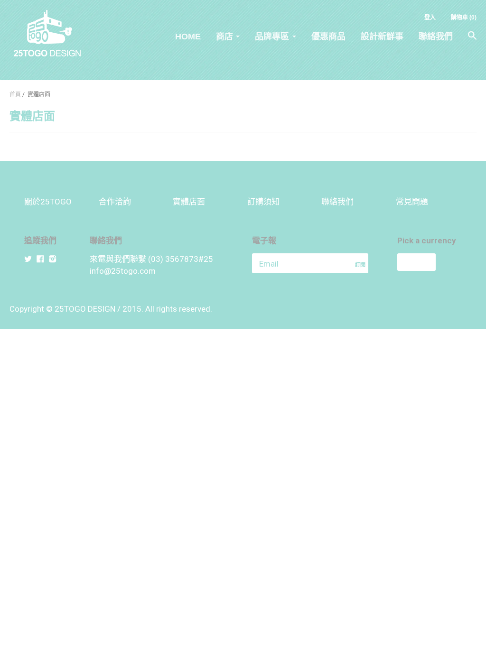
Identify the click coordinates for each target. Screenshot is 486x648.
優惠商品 (328, 36)
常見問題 (412, 201)
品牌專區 (272, 36)
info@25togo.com (123, 271)
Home (188, 36)
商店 (224, 36)
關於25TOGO (48, 201)
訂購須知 (263, 201)
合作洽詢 (115, 201)
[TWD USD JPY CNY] (429, 262)
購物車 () (464, 17)
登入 (430, 17)
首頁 (15, 94)
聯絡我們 (436, 36)
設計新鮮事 (382, 36)
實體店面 (189, 201)
